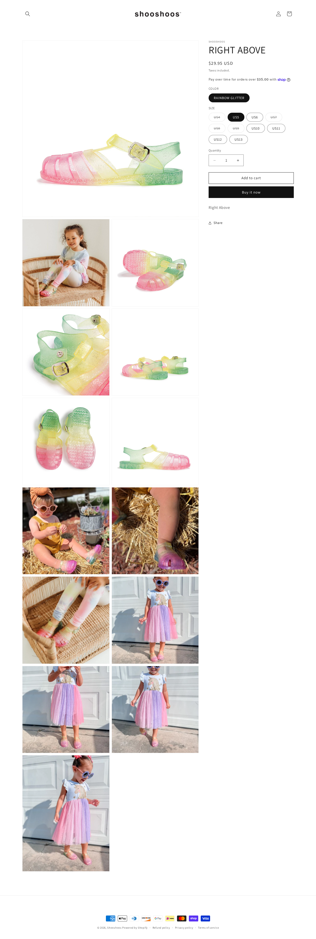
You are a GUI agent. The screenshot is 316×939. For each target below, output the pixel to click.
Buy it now (251, 192)
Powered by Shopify (135, 927)
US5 (236, 117)
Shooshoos (114, 927)
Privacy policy (184, 927)
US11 (276, 128)
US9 (238, 129)
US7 (276, 118)
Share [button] (218, 222)
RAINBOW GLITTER (229, 98)
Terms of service (208, 927)
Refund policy (161, 927)
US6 (255, 117)
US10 (256, 128)
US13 (239, 139)
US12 (218, 139)
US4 (219, 118)
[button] (27, 13)
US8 (219, 129)
